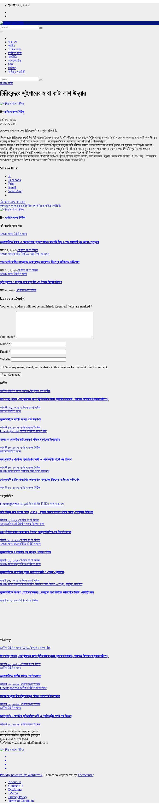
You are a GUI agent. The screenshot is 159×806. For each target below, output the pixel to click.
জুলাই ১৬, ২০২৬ (9, 580)
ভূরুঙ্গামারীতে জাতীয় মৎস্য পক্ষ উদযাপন (20, 419)
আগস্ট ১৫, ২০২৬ (10, 447)
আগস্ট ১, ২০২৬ (9, 520)
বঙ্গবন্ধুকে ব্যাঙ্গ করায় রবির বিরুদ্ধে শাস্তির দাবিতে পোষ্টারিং (30, 205)
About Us (14, 782)
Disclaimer (15, 789)
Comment (7, 336)
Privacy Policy (17, 797)
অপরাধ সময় (14, 49)
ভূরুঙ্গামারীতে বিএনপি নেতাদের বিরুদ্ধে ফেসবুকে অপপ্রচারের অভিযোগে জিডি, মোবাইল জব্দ (47, 592)
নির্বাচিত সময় (15, 53)
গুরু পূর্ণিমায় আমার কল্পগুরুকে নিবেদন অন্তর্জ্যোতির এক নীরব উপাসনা (35, 532)
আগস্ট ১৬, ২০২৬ (10, 427)
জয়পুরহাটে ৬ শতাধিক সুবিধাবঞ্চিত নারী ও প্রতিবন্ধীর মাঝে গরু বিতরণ (35, 459)
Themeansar (85, 775)
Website (5, 359)
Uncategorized (10, 431)
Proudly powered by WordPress (21, 775)
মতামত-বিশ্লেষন (31, 391)
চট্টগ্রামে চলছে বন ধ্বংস (12, 202)
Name (5, 344)
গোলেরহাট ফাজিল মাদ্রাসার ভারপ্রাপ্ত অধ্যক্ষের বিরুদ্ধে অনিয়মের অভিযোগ (40, 262)
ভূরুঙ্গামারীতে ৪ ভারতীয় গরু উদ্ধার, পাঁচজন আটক (25, 552)
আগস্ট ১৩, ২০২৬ (10, 487)
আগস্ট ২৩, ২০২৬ (10, 407)
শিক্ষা (10, 64)
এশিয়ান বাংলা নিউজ (14, 111)
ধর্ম (16, 524)
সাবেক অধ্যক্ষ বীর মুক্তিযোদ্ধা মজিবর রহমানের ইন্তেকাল (30, 439)
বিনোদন (12, 68)
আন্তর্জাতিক (14, 60)
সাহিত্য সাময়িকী (16, 71)
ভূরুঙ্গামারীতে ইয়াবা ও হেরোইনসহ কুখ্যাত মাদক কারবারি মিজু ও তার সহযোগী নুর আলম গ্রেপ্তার (49, 242)
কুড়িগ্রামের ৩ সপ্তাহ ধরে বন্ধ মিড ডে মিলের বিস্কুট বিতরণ (31, 282)
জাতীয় (11, 45)
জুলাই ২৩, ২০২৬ (9, 560)
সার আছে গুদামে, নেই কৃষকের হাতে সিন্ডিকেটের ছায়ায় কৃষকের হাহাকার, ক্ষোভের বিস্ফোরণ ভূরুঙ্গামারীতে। (54, 399)
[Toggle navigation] (1, 32)
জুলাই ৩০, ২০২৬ (9, 540)
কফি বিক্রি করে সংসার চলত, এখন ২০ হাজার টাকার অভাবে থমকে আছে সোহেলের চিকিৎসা (46, 512)
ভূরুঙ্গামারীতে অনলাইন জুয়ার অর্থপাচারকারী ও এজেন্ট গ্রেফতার (32, 572)
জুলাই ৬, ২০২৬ (9, 600)
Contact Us (15, 786)
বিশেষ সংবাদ (38, 524)
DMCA (13, 793)
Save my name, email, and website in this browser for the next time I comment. (56, 367)
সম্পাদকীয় (45, 391)
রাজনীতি (12, 57)
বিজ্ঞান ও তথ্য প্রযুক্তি (61, 584)
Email (5, 351)
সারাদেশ (12, 42)
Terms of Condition (21, 800)
